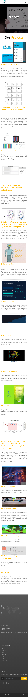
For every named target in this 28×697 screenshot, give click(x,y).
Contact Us (4, 660)
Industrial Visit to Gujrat (6, 628)
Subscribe (24, 678)
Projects (3, 658)
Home (12, 20)
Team (3, 652)
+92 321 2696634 (6, 613)
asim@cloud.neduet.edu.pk (8, 616)
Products (4, 656)
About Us (4, 650)
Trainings (4, 654)
